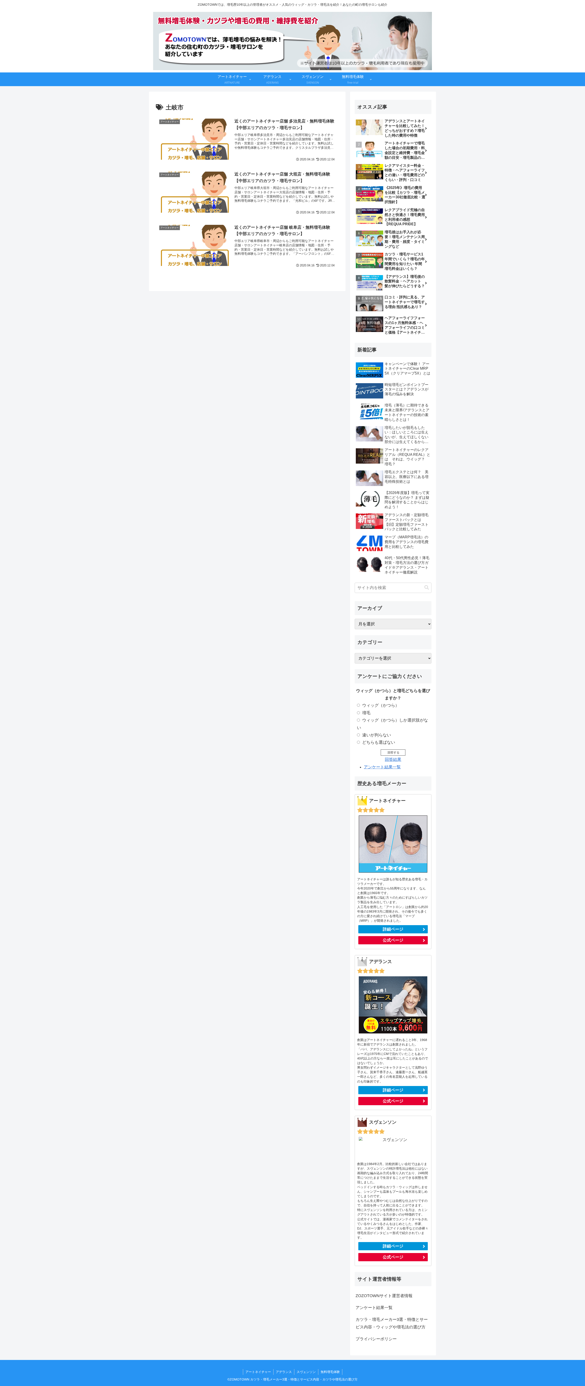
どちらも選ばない (378, 742)
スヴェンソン (306, 1372)
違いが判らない (376, 735)
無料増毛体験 (330, 1372)
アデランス (284, 1372)
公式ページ (393, 940)
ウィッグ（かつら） (380, 705)
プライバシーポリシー (376, 1339)
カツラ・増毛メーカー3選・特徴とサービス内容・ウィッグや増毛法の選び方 (392, 1323)
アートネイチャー (258, 1372)
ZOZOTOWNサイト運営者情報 (384, 1295)
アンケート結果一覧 (382, 767)
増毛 (366, 713)
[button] (427, 587)
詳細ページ (393, 929)
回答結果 (393, 759)
